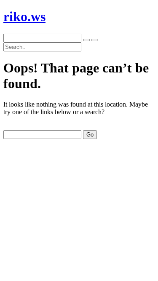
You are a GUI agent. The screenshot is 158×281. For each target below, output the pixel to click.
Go (90, 134)
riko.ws (24, 16)
